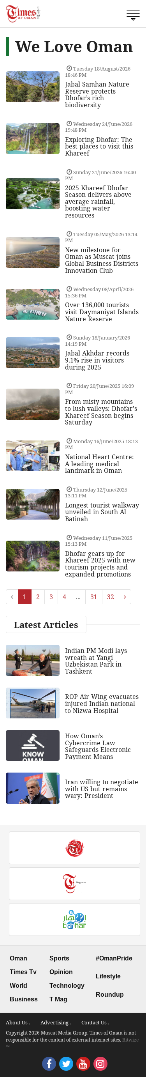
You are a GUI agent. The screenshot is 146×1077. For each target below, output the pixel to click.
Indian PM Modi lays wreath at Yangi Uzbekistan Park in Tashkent (96, 661)
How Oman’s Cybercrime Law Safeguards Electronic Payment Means (98, 746)
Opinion (61, 972)
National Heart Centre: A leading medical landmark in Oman (99, 464)
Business (24, 999)
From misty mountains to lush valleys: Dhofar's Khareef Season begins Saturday (101, 411)
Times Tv (23, 972)
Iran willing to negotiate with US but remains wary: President (101, 789)
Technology (66, 985)
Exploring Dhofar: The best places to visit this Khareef (99, 146)
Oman (18, 958)
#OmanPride (114, 958)
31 (93, 596)
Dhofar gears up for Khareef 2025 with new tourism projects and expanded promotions (100, 563)
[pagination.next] (125, 596)
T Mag (58, 999)
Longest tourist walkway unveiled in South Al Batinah (102, 512)
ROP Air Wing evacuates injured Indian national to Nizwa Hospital (102, 703)
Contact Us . (95, 1022)
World (18, 985)
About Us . (18, 1022)
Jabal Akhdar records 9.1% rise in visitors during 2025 (97, 360)
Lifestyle (108, 976)
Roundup (110, 994)
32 (110, 596)
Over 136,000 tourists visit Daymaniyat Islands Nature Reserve (102, 312)
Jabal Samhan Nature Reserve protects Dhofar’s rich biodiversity (97, 94)
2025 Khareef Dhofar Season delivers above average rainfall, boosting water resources (98, 201)
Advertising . (55, 1022)
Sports (59, 958)
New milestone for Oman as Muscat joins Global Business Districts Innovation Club (101, 260)
